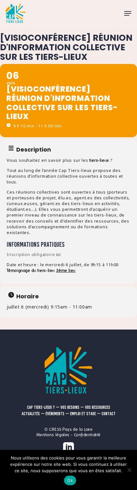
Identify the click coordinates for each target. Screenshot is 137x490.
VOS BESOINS (70, 407)
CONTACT (109, 413)
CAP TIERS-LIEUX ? (41, 407)
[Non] (129, 470)
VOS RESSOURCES (97, 407)
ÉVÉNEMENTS (55, 413)
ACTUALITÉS (31, 413)
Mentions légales (52, 434)
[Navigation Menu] (127, 13)
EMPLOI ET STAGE (83, 413)
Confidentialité (87, 434)
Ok (70, 480)
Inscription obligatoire (34, 254)
